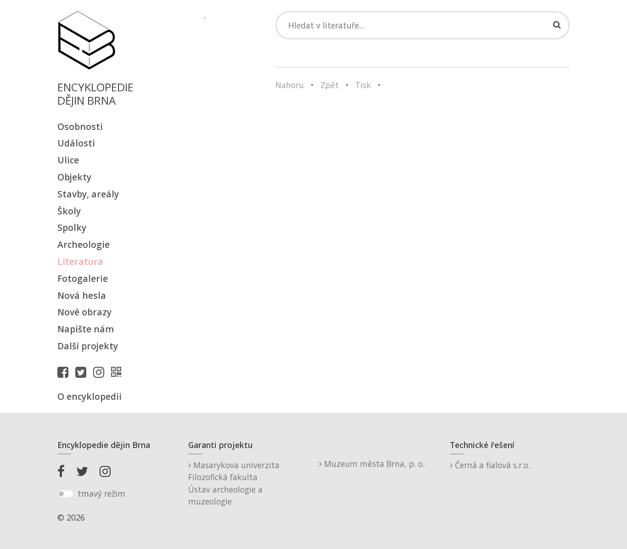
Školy (69, 211)
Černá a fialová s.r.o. (491, 465)
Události (76, 143)
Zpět (329, 84)
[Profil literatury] (118, 371)
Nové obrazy (84, 312)
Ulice (68, 160)
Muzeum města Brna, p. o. (373, 463)
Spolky (71, 227)
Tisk (363, 84)
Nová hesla (81, 295)
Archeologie (83, 244)
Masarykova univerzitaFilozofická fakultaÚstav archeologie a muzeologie (234, 483)
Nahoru (289, 84)
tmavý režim (101, 493)
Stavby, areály (88, 194)
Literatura (80, 261)
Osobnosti (80, 126)
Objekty (74, 177)
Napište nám (85, 329)
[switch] (65, 494)
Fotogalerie (82, 278)
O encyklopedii (89, 396)
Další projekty (87, 346)
